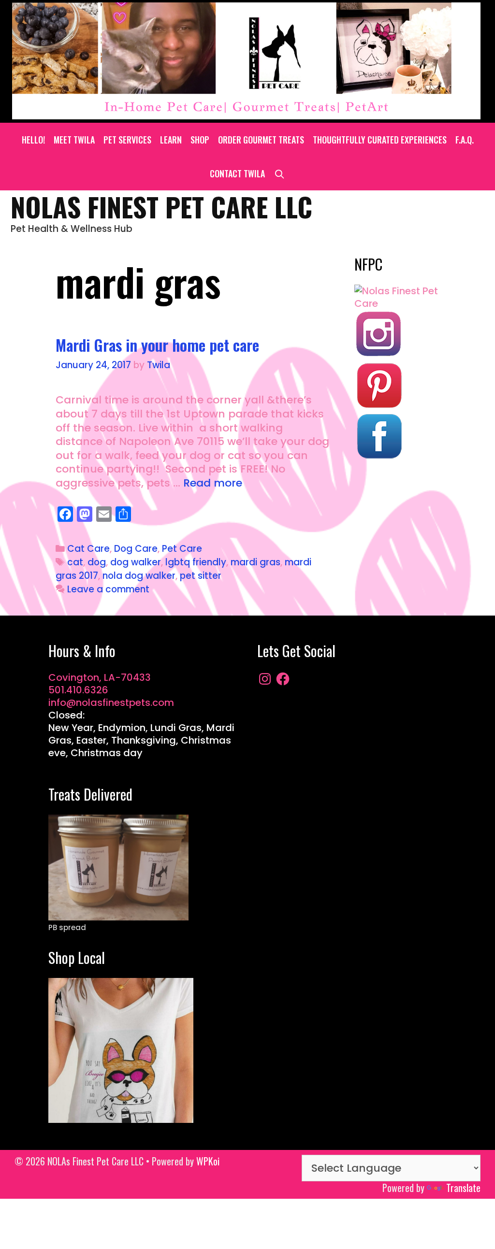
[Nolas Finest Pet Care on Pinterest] (378, 406)
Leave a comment (108, 589)
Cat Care (88, 548)
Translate (463, 1187)
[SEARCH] (279, 173)
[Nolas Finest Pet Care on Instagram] (378, 354)
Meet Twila (74, 139)
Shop (199, 139)
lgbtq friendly (195, 562)
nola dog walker (138, 575)
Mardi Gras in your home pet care (157, 344)
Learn (171, 139)
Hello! (33, 139)
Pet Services (127, 139)
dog (96, 562)
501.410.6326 (78, 690)
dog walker (135, 562)
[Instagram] (265, 679)
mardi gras (255, 562)
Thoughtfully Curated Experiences (380, 139)
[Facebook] (283, 679)
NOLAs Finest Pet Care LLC (161, 206)
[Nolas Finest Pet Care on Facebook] (378, 457)
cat (75, 562)
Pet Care (182, 548)
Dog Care (136, 548)
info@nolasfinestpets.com (111, 702)
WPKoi (207, 1161)
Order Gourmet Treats (261, 139)
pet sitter (200, 575)
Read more (212, 482)
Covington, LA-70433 (99, 677)
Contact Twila (237, 173)
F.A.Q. (464, 139)
